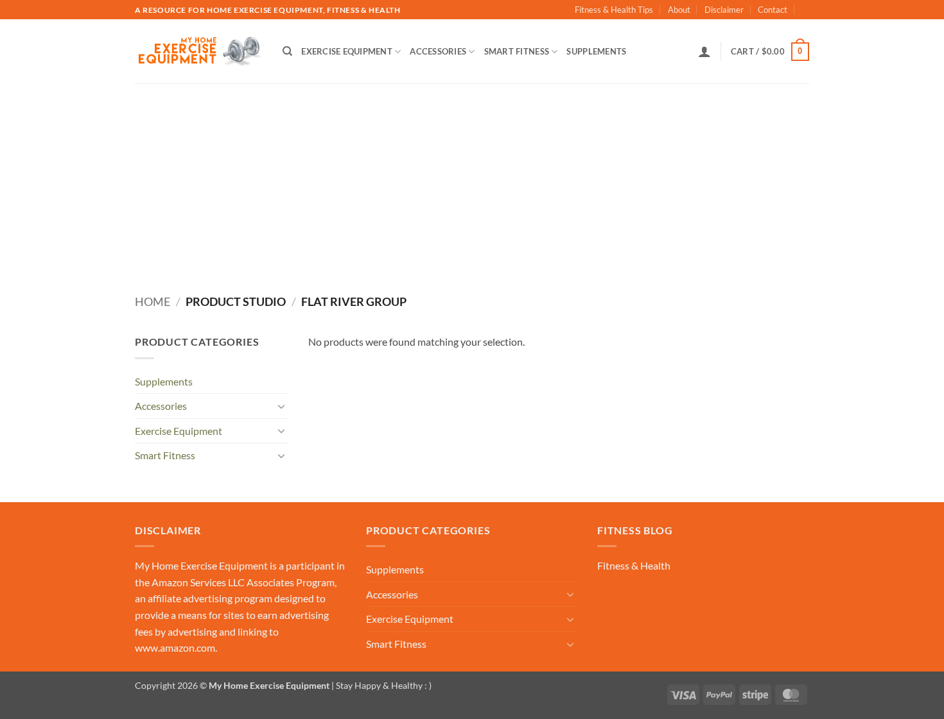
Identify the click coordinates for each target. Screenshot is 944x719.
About (679, 9)
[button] (704, 51)
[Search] (287, 51)
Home (152, 301)
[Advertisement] (472, 179)
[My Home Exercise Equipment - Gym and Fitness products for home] (199, 51)
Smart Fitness (516, 51)
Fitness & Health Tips (614, 9)
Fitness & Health (633, 565)
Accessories (438, 51)
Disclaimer (724, 9)
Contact (772, 9)
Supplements (596, 51)
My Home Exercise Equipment (201, 565)
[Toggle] (281, 406)
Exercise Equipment (346, 51)
